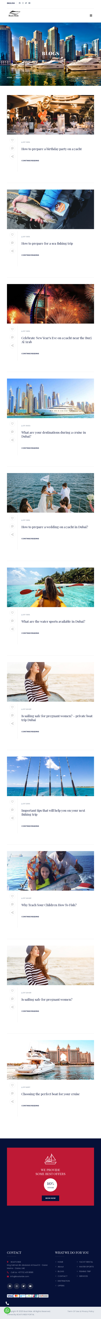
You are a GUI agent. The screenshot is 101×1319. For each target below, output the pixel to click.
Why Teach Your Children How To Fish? (49, 905)
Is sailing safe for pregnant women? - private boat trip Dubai (56, 718)
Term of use (73, 1311)
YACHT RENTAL (86, 1261)
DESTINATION (64, 1280)
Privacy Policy (88, 1311)
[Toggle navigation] (91, 16)
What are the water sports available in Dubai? (53, 621)
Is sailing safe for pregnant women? (46, 999)
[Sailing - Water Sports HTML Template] (14, 13)
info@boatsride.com (19, 1276)
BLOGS (61, 1271)
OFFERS (61, 1285)
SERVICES (83, 1276)
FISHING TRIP (85, 1271)
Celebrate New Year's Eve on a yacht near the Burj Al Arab (56, 340)
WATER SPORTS (86, 1266)
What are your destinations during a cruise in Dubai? (53, 434)
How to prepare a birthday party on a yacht (51, 149)
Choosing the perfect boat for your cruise (50, 1094)
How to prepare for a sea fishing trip (47, 243)
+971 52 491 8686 (25, 1272)
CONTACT (62, 1276)
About (61, 1266)
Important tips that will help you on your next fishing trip (53, 812)
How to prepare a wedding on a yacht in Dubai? (54, 527)
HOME (9, 77)
